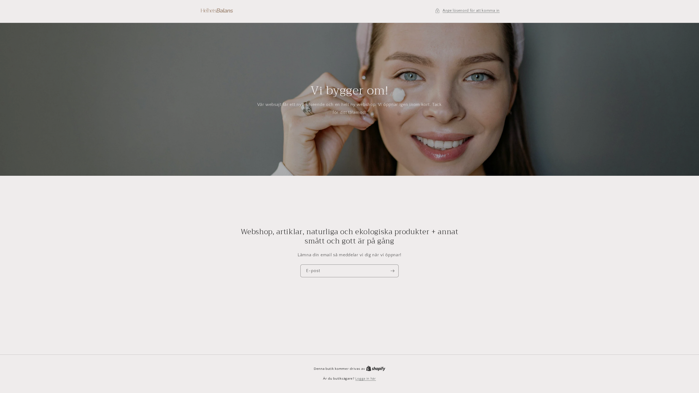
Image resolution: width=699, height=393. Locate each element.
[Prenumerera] (392, 270)
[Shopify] (375, 369)
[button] (467, 10)
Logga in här (365, 378)
